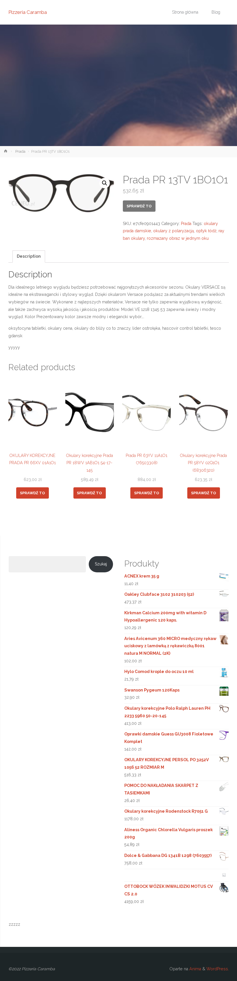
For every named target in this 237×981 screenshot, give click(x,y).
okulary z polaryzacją (173, 230)
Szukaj (101, 564)
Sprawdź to (139, 206)
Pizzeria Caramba (27, 12)
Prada (20, 151)
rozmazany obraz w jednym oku (178, 238)
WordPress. (217, 969)
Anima (194, 969)
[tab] (28, 256)
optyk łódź (206, 230)
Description (29, 256)
